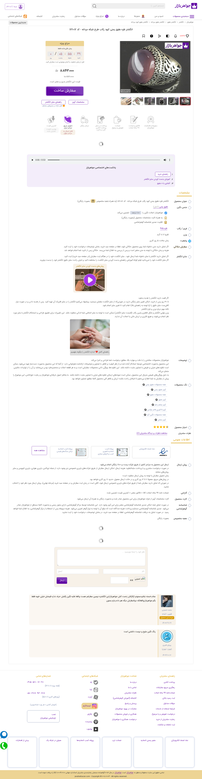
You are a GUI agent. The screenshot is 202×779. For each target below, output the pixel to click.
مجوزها (137, 16)
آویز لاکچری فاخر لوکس (156, 409)
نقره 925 (163, 228)
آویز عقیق (162, 399)
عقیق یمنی (160, 207)
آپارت (90, 697)
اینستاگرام (88, 704)
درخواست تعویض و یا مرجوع (163, 714)
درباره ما (121, 16)
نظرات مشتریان (130, 693)
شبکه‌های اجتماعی (15, 16)
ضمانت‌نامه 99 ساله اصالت (164, 693)
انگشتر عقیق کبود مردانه (139, 22)
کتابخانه (39, 16)
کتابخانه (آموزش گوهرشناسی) (124, 698)
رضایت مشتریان (58, 16)
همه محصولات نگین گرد (156, 414)
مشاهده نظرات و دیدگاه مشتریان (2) (152, 433)
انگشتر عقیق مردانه (157, 22)
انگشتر (181, 22)
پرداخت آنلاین (169, 682)
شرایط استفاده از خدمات (165, 708)
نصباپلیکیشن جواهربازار (48, 716)
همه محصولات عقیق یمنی (156, 384)
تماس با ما (132, 687)
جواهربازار (190, 22)
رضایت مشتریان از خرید (165, 719)
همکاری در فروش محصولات (125, 714)
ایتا (91, 689)
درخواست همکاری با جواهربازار (124, 719)
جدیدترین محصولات (18, 22)
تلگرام (88, 713)
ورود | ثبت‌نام (12, 6)
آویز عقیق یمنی (160, 389)
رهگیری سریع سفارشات (165, 687)
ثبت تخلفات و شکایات (166, 724)
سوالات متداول (169, 703)
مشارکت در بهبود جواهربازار (125, 708)
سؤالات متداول (80, 16)
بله (91, 682)
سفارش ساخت (65, 91)
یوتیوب (89, 729)
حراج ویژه (100, 16)
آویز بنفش (162, 419)
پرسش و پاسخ (130, 703)
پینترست (88, 721)
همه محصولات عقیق (158, 394)
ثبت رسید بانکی (168, 698)
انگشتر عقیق (171, 22)
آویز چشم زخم (160, 404)
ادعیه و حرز (159, 16)
